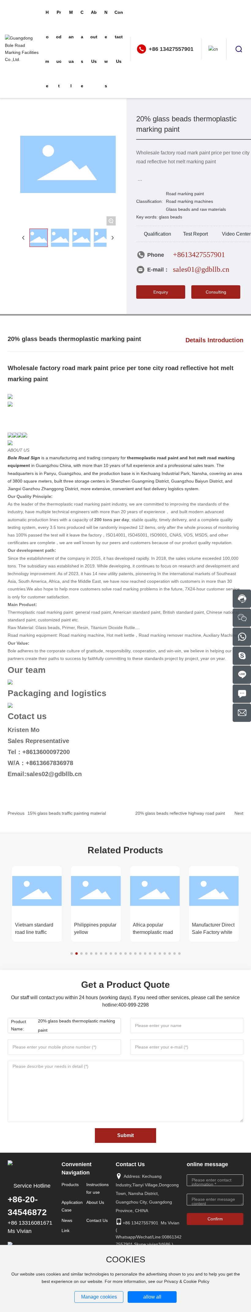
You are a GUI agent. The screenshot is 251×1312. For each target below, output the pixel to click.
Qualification (157, 234)
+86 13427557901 (171, 49)
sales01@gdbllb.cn (201, 269)
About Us (95, 1202)
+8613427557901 (199, 255)
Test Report (195, 234)
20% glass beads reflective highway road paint (180, 813)
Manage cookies (99, 1296)
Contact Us (97, 1220)
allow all (152, 1296)
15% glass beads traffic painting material (67, 813)
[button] (71, 953)
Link (65, 1230)
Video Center (236, 234)
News (67, 1220)
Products (70, 1184)
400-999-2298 (133, 1004)
